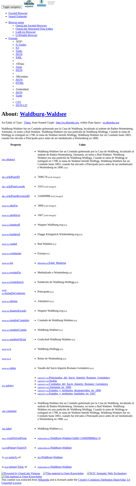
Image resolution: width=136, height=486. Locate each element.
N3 (17, 47)
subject (7, 385)
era (7, 262)
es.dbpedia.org (111, 122)
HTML (20, 82)
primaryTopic (14, 466)
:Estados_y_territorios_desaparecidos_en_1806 (69, 390)
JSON (19, 54)
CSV (18, 102)
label (7, 428)
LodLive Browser (26, 31)
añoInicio (11, 215)
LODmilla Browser (26, 35)
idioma (9, 301)
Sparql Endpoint (17, 16)
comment (9, 411)
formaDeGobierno (13, 292)
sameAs (11, 457)
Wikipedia (43, 479)
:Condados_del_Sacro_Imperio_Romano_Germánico (73, 383)
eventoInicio (13, 282)
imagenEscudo (14, 310)
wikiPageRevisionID (16, 196)
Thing (27, 122)
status (9, 368)
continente (11, 253)
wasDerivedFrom (14, 438)
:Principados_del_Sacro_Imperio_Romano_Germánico (74, 377)
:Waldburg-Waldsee (55, 447)
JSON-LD (21, 105)
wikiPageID (11, 176)
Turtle (19, 51)
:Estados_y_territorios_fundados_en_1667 (67, 393)
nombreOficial (14, 339)
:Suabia (47, 380)
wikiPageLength (13, 186)
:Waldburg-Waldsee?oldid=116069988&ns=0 (69, 438)
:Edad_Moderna (52, 262)
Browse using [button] (16, 22)
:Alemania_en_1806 (54, 387)
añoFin (10, 205)
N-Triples (21, 44)
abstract (8, 159)
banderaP (11, 224)
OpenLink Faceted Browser (31, 25)
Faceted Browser (17, 13)
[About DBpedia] (29, 6)
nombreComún (14, 329)
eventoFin (11, 272)
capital (9, 243)
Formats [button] (13, 38)
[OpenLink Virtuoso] (20, 473)
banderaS (11, 234)
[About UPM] (46, 6)
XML (19, 57)
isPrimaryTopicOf (14, 447)
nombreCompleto (15, 320)
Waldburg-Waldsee (43, 114)
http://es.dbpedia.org (67, 122)
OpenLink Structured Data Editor (34, 28)
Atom (19, 66)
